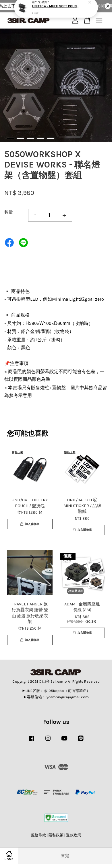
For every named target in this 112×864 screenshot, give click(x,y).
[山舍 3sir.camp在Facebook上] (32, 741)
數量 (8, 212)
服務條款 (38, 835)
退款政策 (73, 835)
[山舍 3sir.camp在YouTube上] (64, 741)
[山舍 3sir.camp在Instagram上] (48, 741)
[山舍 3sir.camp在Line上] (81, 741)
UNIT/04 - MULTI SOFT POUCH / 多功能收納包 (56, 12)
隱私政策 (56, 835)
